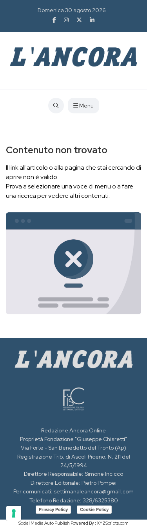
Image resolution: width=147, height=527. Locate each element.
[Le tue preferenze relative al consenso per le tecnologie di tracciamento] (13, 513)
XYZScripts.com (113, 523)
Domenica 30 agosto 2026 (72, 10)
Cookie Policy (94, 509)
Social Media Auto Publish (44, 523)
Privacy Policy (53, 509)
